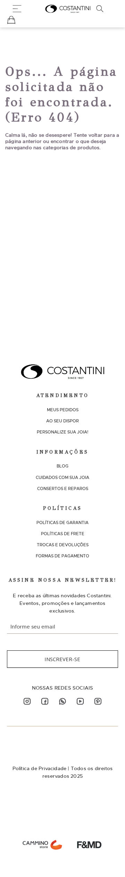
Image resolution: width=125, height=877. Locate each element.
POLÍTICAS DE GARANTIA (62, 522)
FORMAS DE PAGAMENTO (62, 556)
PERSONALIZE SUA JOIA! (62, 432)
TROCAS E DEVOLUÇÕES (63, 545)
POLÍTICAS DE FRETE (62, 534)
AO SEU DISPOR (62, 421)
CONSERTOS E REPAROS (62, 488)
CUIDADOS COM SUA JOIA (62, 477)
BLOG (62, 466)
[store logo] (67, 9)
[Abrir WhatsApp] (107, 859)
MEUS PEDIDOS (62, 410)
